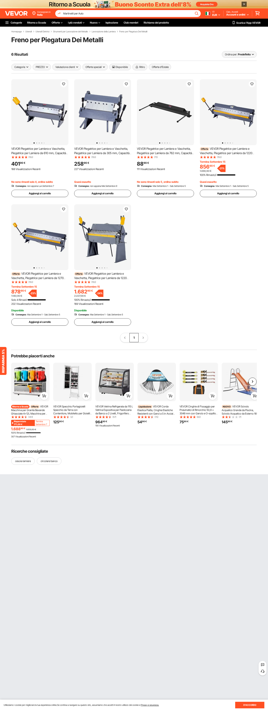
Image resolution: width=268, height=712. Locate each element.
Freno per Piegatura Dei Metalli (133, 31)
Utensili (28, 31)
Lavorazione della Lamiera (104, 31)
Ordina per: (231, 54)
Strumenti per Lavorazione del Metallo (70, 31)
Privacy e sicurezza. (150, 705)
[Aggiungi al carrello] (44, 396)
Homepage (16, 31)
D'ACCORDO (249, 705)
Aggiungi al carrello (40, 193)
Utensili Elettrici (42, 31)
